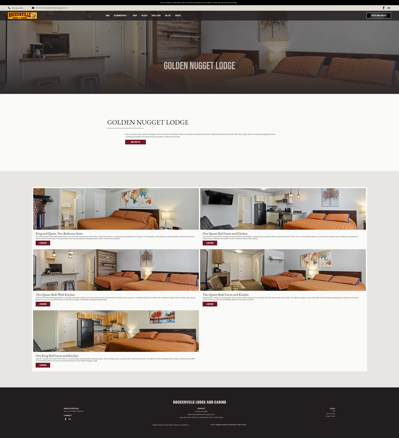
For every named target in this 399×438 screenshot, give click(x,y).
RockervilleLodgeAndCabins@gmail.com (51, 8)
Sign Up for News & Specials (73, 411)
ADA (333, 411)
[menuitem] (108, 15)
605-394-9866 (17, 8)
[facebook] (383, 8)
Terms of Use (330, 414)
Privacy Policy (330, 416)
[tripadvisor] (388, 8)
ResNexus (185, 425)
